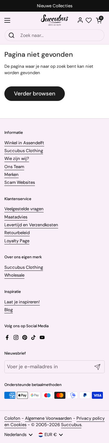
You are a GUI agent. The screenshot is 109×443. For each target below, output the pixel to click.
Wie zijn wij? (16, 158)
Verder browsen (34, 93)
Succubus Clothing (23, 151)
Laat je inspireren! (22, 302)
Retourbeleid (17, 233)
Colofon (12, 418)
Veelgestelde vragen (24, 209)
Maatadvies (15, 217)
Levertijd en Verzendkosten (31, 225)
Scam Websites (19, 182)
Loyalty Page (16, 241)
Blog (8, 310)
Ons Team (14, 167)
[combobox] (54, 35)
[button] (99, 20)
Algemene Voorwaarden (48, 418)
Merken (11, 174)
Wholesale (14, 275)
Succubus (71, 425)
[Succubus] (54, 20)
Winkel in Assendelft (24, 143)
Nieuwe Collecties (54, 6)
